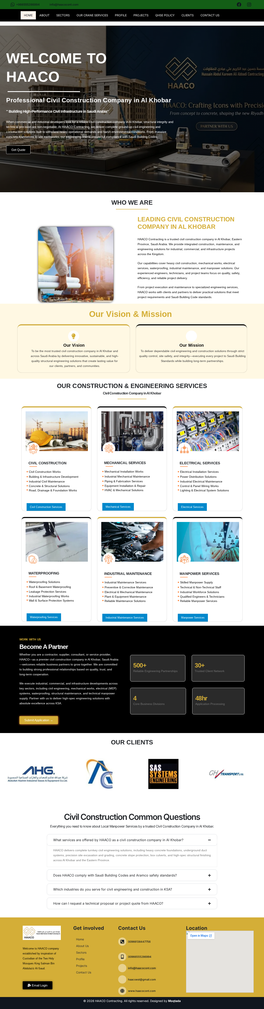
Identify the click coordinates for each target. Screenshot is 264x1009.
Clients (188, 15)
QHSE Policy (165, 15)
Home (28, 15)
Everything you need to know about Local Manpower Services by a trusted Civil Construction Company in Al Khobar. (132, 826)
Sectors (63, 15)
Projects (140, 15)
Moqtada (174, 1001)
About (44, 15)
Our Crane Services (92, 15)
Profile (121, 15)
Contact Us (209, 15)
